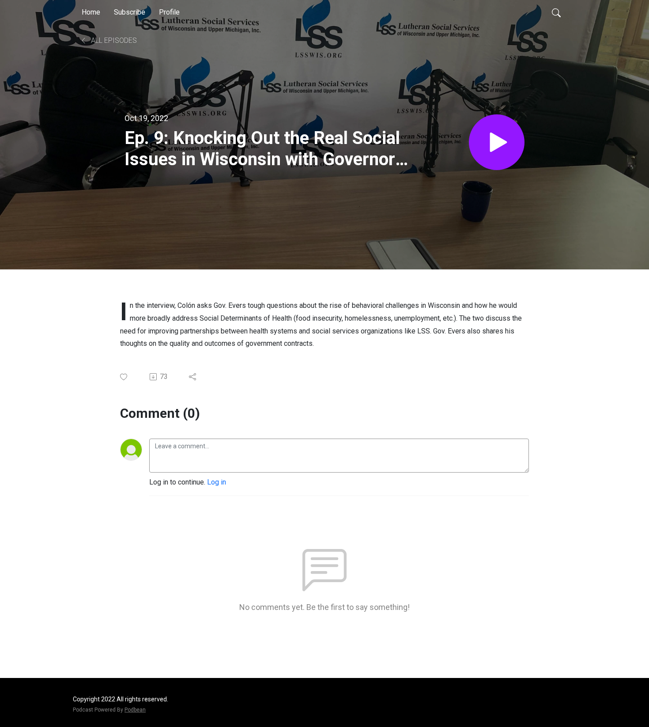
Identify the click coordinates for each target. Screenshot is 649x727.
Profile (169, 12)
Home (91, 12)
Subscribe (129, 12)
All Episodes (113, 40)
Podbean (135, 710)
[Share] (193, 376)
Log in (216, 482)
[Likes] (124, 377)
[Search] (556, 12)
